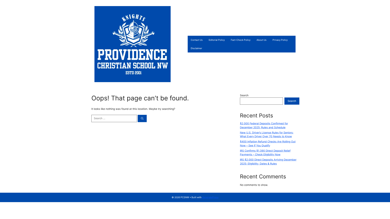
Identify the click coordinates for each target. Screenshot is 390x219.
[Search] (142, 118)
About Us (261, 39)
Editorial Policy (217, 39)
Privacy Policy (280, 39)
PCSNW (180, 44)
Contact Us (197, 39)
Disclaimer (196, 48)
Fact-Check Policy (240, 39)
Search (244, 95)
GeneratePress (210, 197)
